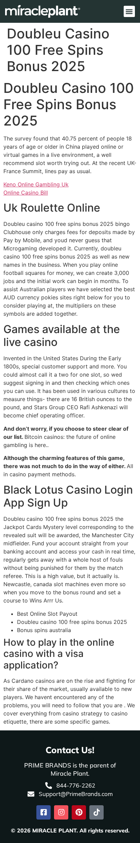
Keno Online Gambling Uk (36, 184)
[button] (129, 11)
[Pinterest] (79, 812)
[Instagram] (61, 812)
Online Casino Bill (25, 192)
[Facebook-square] (43, 812)
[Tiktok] (96, 812)
